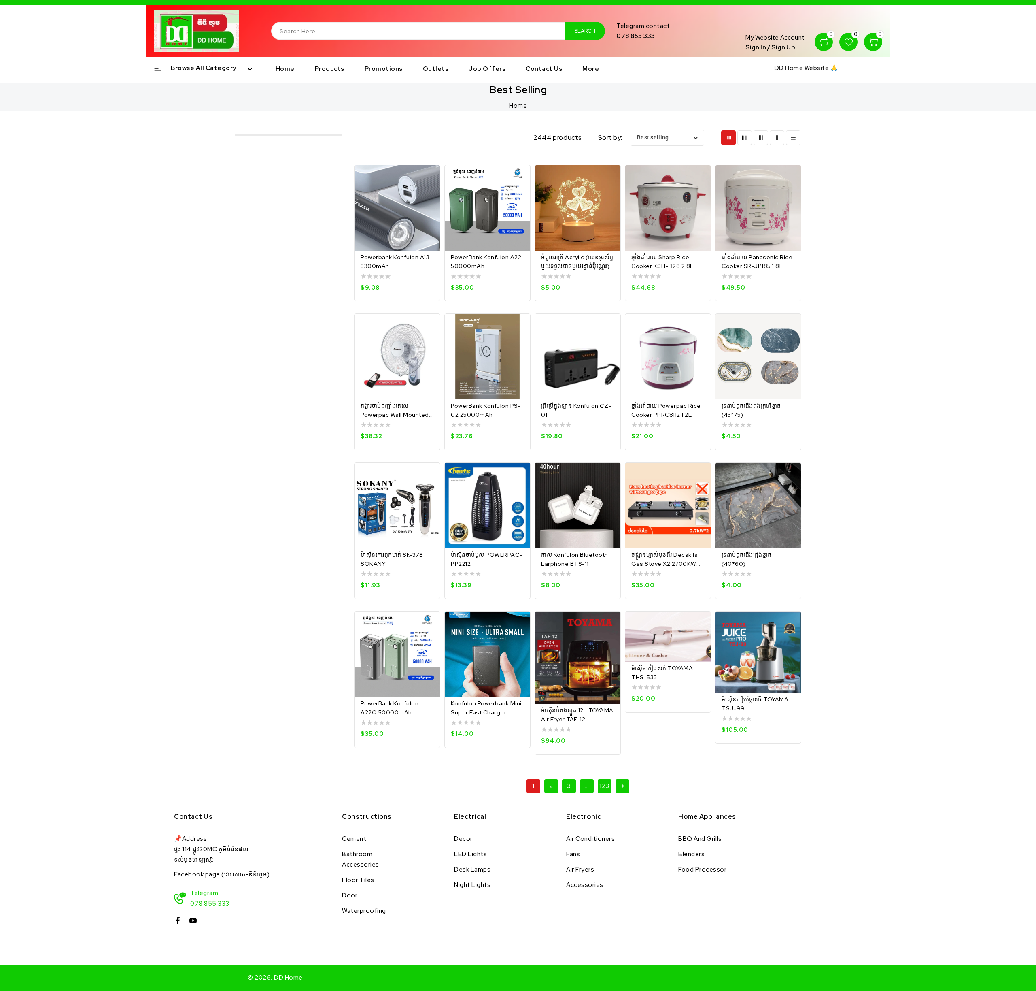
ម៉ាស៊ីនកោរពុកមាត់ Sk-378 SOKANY (392, 559)
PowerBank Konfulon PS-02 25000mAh (486, 410)
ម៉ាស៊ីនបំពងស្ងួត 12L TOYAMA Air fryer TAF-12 (577, 715)
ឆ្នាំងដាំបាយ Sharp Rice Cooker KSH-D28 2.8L (662, 262)
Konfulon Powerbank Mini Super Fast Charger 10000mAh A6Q (486, 708)
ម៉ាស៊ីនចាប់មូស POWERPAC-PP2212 (486, 559)
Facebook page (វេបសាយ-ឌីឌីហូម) (222, 874)
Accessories (584, 885)
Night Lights (472, 885)
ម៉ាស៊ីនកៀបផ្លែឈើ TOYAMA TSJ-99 (755, 704)
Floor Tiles (358, 880)
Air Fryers (580, 869)
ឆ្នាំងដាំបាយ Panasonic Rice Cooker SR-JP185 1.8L (757, 262)
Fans (573, 854)
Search (584, 31)
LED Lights (470, 854)
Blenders (691, 854)
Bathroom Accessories (360, 859)
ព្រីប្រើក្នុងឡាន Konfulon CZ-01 (576, 410)
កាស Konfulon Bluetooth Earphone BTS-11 (574, 559)
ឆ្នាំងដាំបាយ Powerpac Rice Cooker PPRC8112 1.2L (666, 410)
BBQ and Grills (700, 839)
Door (349, 895)
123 (604, 786)
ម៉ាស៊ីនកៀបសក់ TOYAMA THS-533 (662, 673)
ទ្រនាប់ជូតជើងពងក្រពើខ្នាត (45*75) (751, 410)
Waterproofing (364, 911)
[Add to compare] (429, 178)
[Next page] (622, 786)
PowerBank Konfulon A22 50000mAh (486, 262)
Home (518, 106)
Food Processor (702, 869)
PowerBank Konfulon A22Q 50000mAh (389, 708)
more (590, 69)
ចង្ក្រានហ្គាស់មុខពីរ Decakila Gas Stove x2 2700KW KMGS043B (664, 559)
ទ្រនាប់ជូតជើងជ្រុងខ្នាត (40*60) (747, 559)
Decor (463, 839)
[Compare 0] (824, 42)
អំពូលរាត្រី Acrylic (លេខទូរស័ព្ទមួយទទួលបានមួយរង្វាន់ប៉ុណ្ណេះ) (577, 262)
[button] (206, 68)
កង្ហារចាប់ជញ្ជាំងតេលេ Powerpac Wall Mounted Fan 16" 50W (395, 410)
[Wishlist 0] (848, 42)
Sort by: (610, 137)
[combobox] (418, 31)
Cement (354, 839)
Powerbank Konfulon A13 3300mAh (395, 262)
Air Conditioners (590, 839)
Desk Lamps (472, 869)
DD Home (288, 978)
